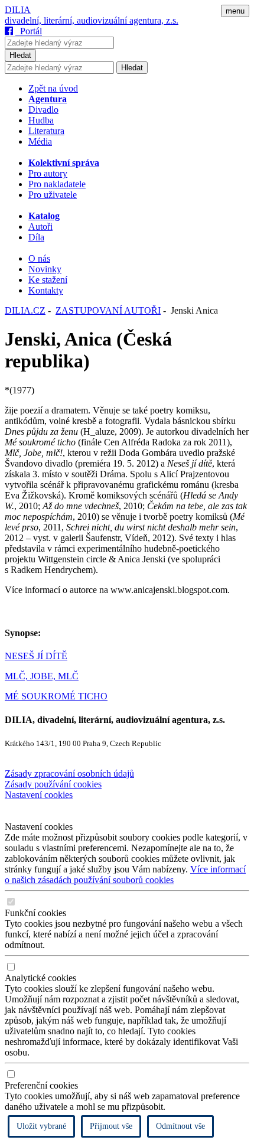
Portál (28, 31)
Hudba (41, 120)
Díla (36, 237)
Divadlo (43, 110)
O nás (39, 258)
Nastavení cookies (39, 795)
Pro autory (47, 173)
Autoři (40, 227)
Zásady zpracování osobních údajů (69, 773)
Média (40, 141)
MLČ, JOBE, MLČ (42, 676)
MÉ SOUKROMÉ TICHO (56, 696)
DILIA (18, 10)
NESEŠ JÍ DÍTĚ (36, 656)
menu (235, 10)
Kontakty (45, 290)
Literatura (46, 131)
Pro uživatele (52, 195)
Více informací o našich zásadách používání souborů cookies (125, 874)
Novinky (44, 269)
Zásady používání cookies (53, 784)
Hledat (20, 55)
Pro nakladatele (57, 184)
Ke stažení (47, 280)
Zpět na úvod (53, 88)
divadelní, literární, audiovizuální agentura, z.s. (91, 20)
